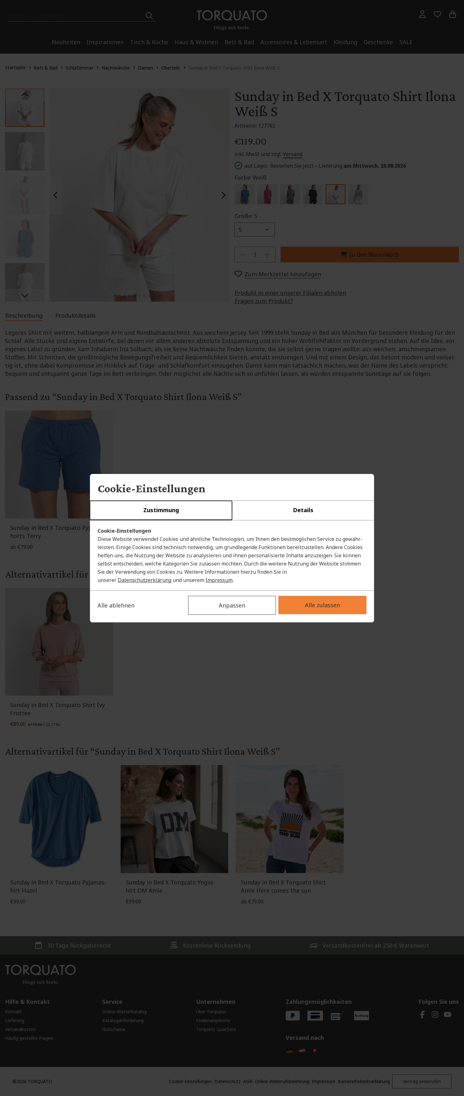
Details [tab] (303, 510)
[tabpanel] (232, 555)
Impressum (219, 580)
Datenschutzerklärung (144, 580)
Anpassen (232, 605)
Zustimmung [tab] (161, 510)
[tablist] (232, 510)
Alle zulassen (322, 605)
